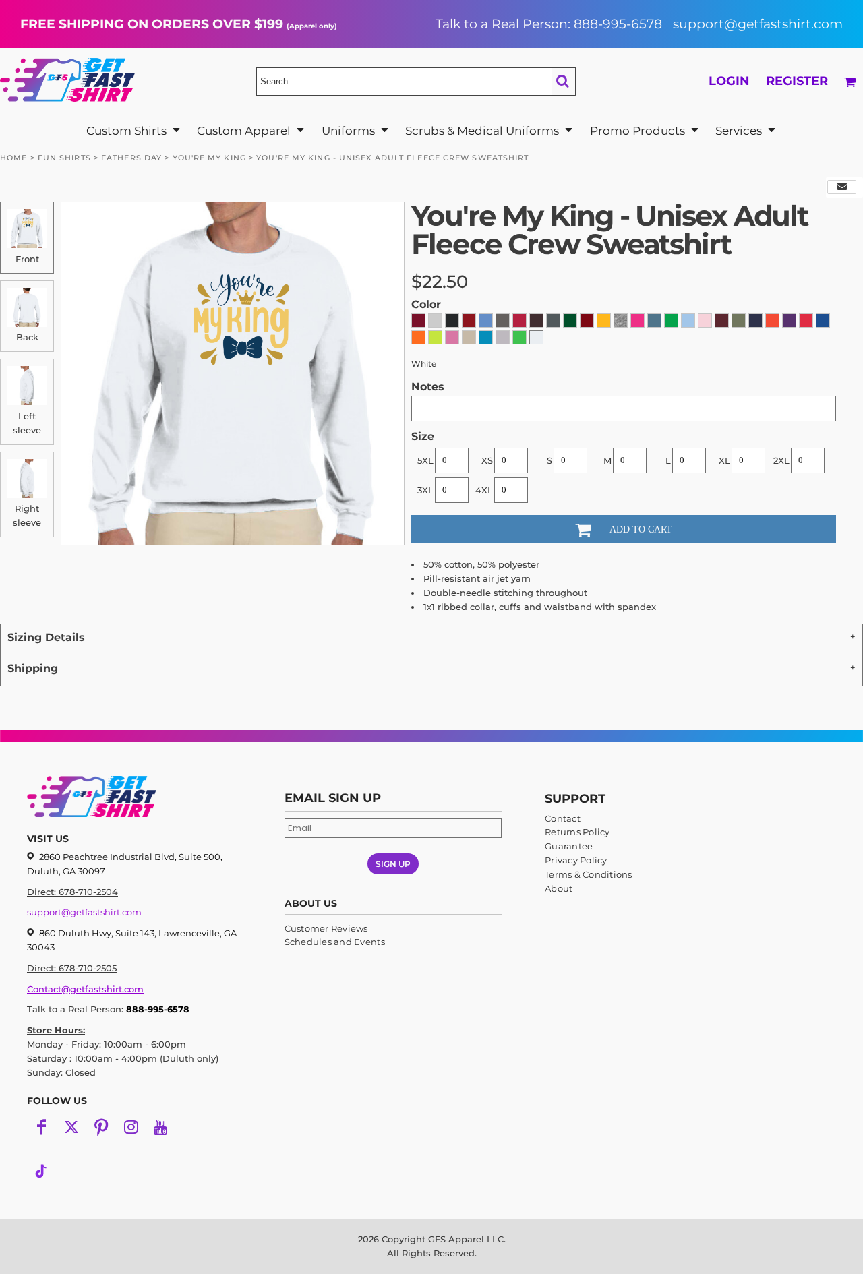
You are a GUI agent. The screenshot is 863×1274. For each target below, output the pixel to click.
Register (797, 80)
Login (729, 80)
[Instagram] (130, 1127)
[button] (133, 130)
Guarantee (569, 846)
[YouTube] (160, 1127)
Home (13, 157)
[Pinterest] (101, 1127)
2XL (781, 460)
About (558, 888)
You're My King (209, 157)
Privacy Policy (576, 860)
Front (27, 258)
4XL (484, 490)
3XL (425, 490)
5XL (425, 460)
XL (724, 460)
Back (27, 337)
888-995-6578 (157, 1009)
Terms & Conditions (588, 874)
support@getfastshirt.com (758, 24)
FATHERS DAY (131, 157)
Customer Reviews (326, 928)
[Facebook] (41, 1127)
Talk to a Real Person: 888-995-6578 (549, 24)
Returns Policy (577, 831)
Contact (563, 818)
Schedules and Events (335, 941)
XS (487, 460)
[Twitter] (71, 1127)
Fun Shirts (64, 157)
